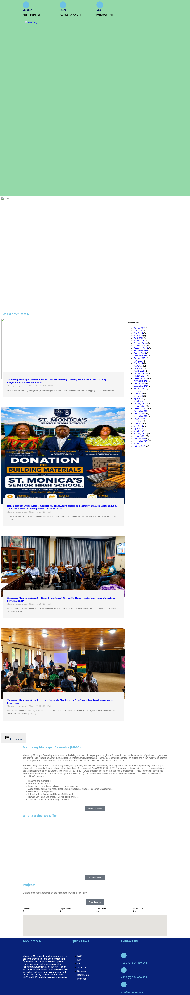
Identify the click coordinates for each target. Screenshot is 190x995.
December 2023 (141, 408)
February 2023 (140, 433)
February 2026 (140, 343)
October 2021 (140, 446)
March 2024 (139, 401)
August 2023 (139, 418)
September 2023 (141, 416)
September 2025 (141, 356)
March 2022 (139, 443)
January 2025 (139, 376)
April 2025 (138, 368)
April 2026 (138, 338)
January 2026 (139, 345)
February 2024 (140, 403)
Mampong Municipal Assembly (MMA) (20, 386)
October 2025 (140, 353)
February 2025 (140, 373)
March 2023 (139, 431)
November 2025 (141, 351)
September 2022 (141, 441)
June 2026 (138, 333)
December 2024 (141, 378)
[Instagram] (150, 4)
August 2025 (139, 358)
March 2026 (139, 340)
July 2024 (138, 391)
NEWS (50, 386)
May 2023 (138, 426)
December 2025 (141, 348)
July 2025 (138, 361)
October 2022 (140, 438)
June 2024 (138, 393)
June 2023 (138, 423)
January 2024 (139, 406)
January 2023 (139, 436)
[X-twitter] (158, 4)
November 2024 (141, 381)
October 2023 (140, 413)
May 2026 (138, 335)
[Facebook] (142, 4)
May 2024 (138, 396)
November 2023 (141, 411)
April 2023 (138, 428)
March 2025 (139, 371)
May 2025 (138, 366)
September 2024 (141, 386)
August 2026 (139, 328)
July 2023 (138, 421)
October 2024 (140, 383)
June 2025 (138, 363)
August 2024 (139, 388)
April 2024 (138, 398)
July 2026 (138, 330)
